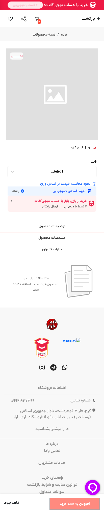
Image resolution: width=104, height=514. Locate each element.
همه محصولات (44, 34)
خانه (64, 34)
